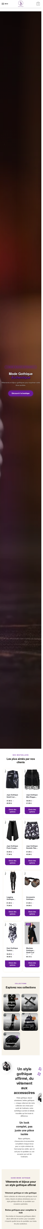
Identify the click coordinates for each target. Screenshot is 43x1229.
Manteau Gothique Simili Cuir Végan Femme (31, 949)
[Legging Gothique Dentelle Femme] (12, 882)
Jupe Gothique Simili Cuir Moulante (12, 796)
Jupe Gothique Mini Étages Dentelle (32, 796)
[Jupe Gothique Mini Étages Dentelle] (32, 780)
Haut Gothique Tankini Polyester (12, 949)
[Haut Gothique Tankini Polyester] (12, 933)
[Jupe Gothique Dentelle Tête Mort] (32, 831)
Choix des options (12, 810)
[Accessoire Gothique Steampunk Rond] (32, 882)
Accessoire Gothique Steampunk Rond (30, 898)
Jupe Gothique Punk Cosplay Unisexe (12, 847)
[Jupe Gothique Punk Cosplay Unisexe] (12, 831)
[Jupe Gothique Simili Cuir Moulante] (12, 780)
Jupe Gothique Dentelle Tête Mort (32, 847)
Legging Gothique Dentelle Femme (10, 898)
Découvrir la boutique (21, 393)
